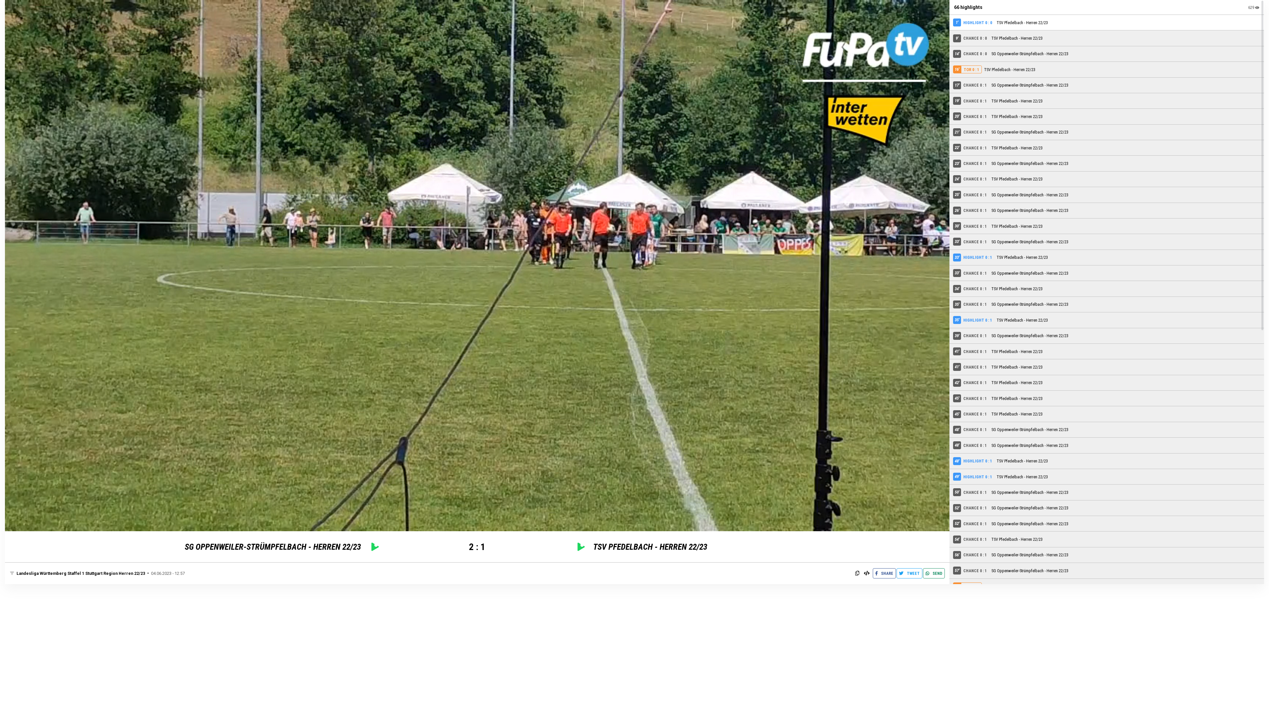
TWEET (913, 573)
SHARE (886, 573)
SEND (937, 573)
